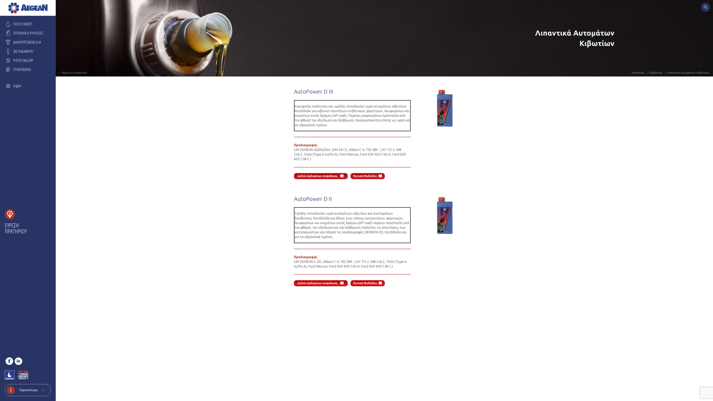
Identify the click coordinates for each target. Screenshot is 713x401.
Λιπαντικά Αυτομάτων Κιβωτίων (688, 72)
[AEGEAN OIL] (28, 8)
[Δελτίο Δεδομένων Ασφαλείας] (322, 176)
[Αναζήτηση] (705, 8)
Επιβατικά (655, 72)
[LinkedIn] (18, 361)
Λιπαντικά (637, 72)
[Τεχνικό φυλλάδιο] (369, 176)
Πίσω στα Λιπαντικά (74, 72)
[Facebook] (9, 361)
